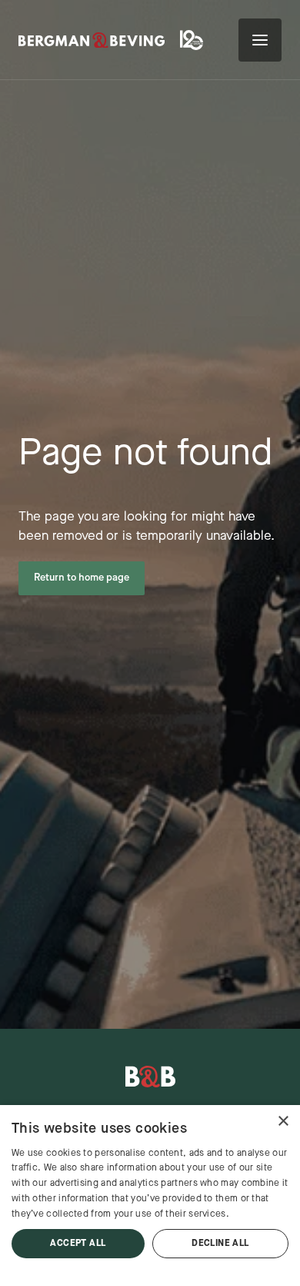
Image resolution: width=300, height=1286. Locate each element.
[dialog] (150, 1195)
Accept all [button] (77, 1243)
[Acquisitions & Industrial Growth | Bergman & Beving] (91, 40)
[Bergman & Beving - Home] (150, 1076)
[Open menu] (260, 40)
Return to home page (81, 578)
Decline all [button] (220, 1243)
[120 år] (193, 40)
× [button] (282, 1121)
